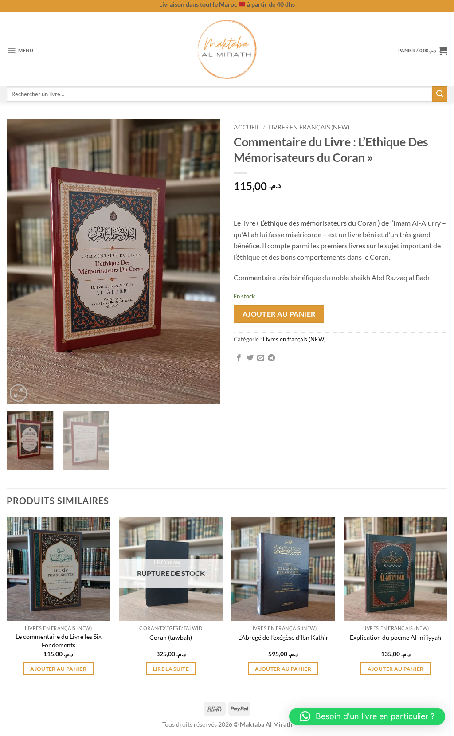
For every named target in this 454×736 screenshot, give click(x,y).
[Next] (205, 261)
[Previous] (22, 261)
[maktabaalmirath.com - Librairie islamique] (227, 49)
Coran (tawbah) (170, 637)
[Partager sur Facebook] (239, 358)
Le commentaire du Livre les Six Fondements (59, 641)
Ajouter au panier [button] (58, 669)
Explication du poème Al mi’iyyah (395, 637)
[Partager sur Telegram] (271, 358)
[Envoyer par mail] (260, 358)
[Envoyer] (439, 94)
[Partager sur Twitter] (250, 358)
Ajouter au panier (279, 314)
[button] (20, 50)
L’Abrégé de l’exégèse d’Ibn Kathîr (283, 637)
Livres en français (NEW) (308, 127)
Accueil (247, 127)
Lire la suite (171, 669)
